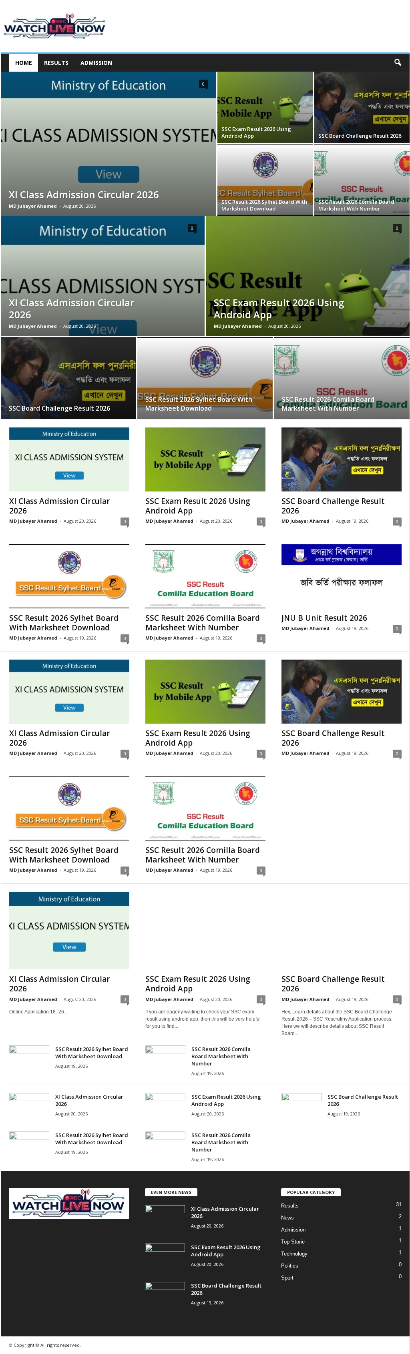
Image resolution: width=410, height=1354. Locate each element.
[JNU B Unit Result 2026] (341, 576)
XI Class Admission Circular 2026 (84, 194)
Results (56, 62)
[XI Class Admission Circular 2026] (108, 144)
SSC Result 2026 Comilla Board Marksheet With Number (356, 205)
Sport (287, 1278)
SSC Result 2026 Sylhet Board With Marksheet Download (264, 205)
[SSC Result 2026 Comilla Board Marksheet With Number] (362, 180)
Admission (96, 62)
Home (23, 62)
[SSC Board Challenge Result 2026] (362, 107)
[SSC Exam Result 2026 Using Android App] (265, 107)
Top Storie (293, 1242)
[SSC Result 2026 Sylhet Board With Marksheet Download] (265, 180)
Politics (289, 1266)
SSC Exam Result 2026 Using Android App (256, 132)
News (287, 1218)
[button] (397, 63)
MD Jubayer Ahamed (33, 206)
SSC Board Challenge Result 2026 (359, 135)
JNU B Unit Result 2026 (324, 618)
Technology (294, 1254)
